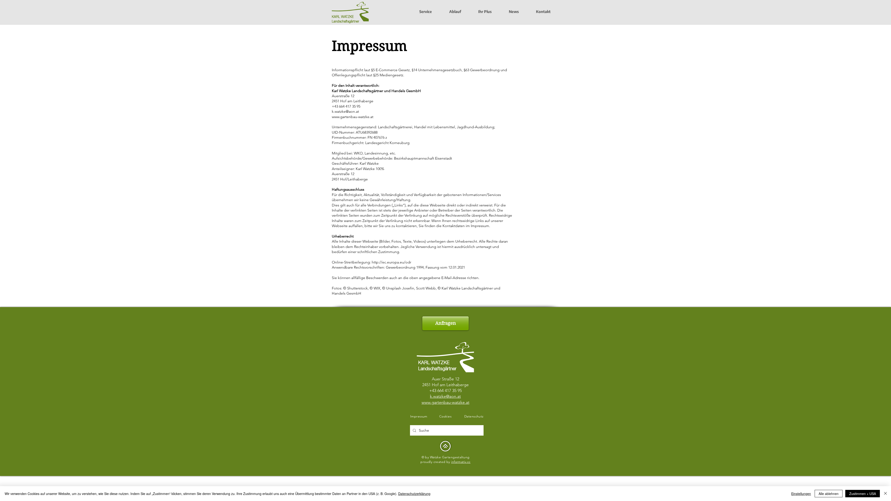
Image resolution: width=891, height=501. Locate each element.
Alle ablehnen (829, 493)
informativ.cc (460, 462)
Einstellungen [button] (801, 493)
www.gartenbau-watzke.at (352, 117)
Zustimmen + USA (862, 493)
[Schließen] (885, 493)
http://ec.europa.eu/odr (391, 262)
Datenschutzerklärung (414, 493)
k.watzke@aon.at (345, 111)
